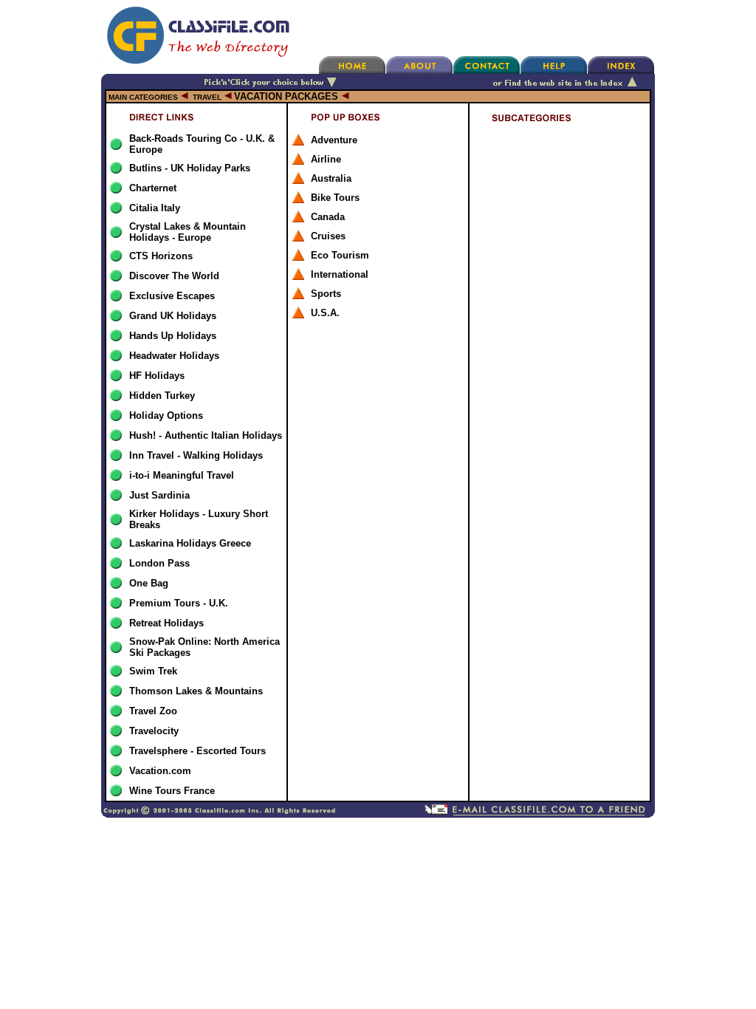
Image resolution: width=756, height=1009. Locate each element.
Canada (328, 216)
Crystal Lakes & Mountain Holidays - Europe (187, 232)
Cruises (328, 236)
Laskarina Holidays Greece (190, 543)
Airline (326, 159)
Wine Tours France (172, 790)
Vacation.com (160, 770)
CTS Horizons (161, 255)
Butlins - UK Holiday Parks (189, 168)
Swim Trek (153, 671)
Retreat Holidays (166, 623)
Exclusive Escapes (172, 295)
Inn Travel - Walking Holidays (196, 455)
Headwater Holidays (174, 355)
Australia (331, 178)
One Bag (148, 583)
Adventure (334, 140)
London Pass (159, 563)
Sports (326, 293)
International (339, 274)
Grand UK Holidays (172, 315)
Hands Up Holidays (172, 335)
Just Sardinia (159, 495)
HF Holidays (157, 375)
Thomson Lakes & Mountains (196, 691)
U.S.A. (325, 312)
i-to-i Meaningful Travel (181, 475)
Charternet (152, 188)
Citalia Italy (154, 207)
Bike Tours (335, 197)
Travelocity (154, 730)
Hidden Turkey (162, 395)
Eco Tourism (340, 255)
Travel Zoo (153, 710)
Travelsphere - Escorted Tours (197, 750)
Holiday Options (166, 415)
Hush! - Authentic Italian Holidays (205, 435)
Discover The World (174, 275)
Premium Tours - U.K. (178, 603)
